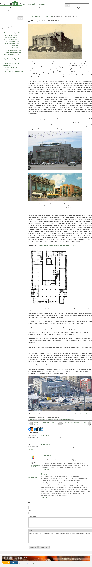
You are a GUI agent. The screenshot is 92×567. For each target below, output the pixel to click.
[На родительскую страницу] (60, 423)
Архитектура (23, 8)
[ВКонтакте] (29, 429)
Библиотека (13, 8)
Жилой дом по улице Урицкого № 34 (76, 422)
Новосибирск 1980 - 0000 (11, 41)
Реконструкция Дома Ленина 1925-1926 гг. (44, 423)
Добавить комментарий (37, 427)
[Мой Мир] (35, 429)
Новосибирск (33, 8)
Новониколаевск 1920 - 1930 (43, 16)
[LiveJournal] (40, 429)
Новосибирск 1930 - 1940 (11, 48)
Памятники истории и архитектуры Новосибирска (60, 419)
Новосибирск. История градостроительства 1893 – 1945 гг (57, 245)
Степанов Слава (85, 413)
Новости (3, 11)
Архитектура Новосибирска (34, 4)
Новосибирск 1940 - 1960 (11, 46)
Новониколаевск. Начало (11, 54)
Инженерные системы (57, 8)
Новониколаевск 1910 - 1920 (12, 52)
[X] (37, 429)
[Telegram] (42, 429)
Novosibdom (4, 8)
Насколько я (46, 455)
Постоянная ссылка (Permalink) (32, 439)
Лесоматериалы (70, 8)
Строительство (43, 8)
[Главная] (11, 3)
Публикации (81, 8)
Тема (30, 510)
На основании (45, 444)
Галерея (6, 69)
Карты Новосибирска (10, 35)
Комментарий (32, 516)
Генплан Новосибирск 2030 (12, 33)
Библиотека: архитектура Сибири (14, 71)
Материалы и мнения (10, 67)
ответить (44, 440)
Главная (30, 16)
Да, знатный (45, 435)
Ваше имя (31, 504)
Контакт (10, 11)
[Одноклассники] (32, 429)
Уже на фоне (45, 474)
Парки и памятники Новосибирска (14, 56)
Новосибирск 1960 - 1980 (11, 43)
